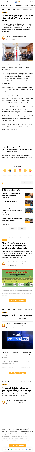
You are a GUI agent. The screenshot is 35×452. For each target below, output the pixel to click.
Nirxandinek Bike (28, 182)
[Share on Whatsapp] (12, 449)
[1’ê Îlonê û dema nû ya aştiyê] (29, 203)
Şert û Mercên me (21, 157)
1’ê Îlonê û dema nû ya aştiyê (10, 201)
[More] (30, 449)
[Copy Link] (23, 449)
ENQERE (17, 139)
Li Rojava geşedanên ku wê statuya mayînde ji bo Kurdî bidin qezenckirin (12, 220)
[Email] (19, 449)
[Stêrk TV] (17, 2)
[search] (27, 2)
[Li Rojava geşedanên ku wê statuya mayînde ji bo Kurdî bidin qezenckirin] (29, 220)
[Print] (26, 449)
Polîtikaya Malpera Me (24, 155)
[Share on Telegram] (16, 449)
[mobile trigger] (3, 2)
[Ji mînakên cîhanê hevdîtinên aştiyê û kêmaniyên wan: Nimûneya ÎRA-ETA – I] (29, 210)
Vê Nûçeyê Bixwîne (17, 300)
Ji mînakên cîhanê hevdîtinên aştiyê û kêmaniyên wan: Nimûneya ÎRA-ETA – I (12, 210)
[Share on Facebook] (5, 449)
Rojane (4, 12)
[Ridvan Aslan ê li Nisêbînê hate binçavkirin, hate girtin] (29, 195)
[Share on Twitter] (8, 449)
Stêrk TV (8, 36)
